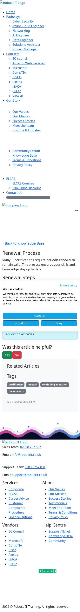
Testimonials (58, 503)
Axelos (13, 555)
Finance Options (20, 517)
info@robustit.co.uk (26, 455)
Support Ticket (59, 531)
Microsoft (16, 541)
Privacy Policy (58, 517)
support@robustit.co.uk (29, 475)
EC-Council (16, 531)
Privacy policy (68, 285)
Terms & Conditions (63, 512)
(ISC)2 (13, 564)
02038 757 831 (35, 467)
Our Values (57, 489)
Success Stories (60, 498)
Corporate (16, 489)
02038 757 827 (30, 447)
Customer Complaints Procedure (17, 508)
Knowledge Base (61, 536)
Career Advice (19, 498)
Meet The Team (60, 508)
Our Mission (58, 494)
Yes (7, 355)
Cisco (12, 550)
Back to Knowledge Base (24, 243)
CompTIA (15, 545)
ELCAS (13, 494)
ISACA (13, 559)
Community (57, 541)
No (17, 355)
